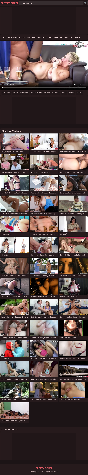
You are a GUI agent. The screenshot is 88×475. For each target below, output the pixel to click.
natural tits (24, 93)
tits (4, 93)
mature (71, 93)
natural (79, 93)
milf (8, 93)
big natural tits (36, 93)
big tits (15, 93)
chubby (47, 93)
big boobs (55, 93)
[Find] (85, 3)
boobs (64, 93)
